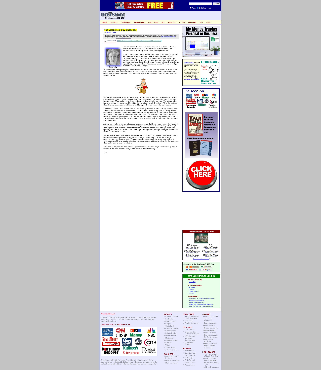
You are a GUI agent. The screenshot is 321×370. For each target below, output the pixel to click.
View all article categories (196, 302)
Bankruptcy (172, 22)
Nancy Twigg (111, 32)
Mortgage (192, 22)
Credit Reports (139, 22)
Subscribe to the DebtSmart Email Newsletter (202, 298)
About (208, 22)
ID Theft (182, 22)
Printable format (111, 40)
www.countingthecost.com (123, 38)
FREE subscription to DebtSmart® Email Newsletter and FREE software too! (139, 41)
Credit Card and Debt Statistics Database (201, 306)
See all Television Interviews (201, 259)
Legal (201, 22)
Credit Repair (126, 22)
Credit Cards (153, 22)
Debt (163, 22)
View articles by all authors (196, 300)
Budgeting (114, 22)
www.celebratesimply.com (168, 36)
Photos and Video (192, 248)
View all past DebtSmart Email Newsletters (201, 304)
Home (104, 22)
